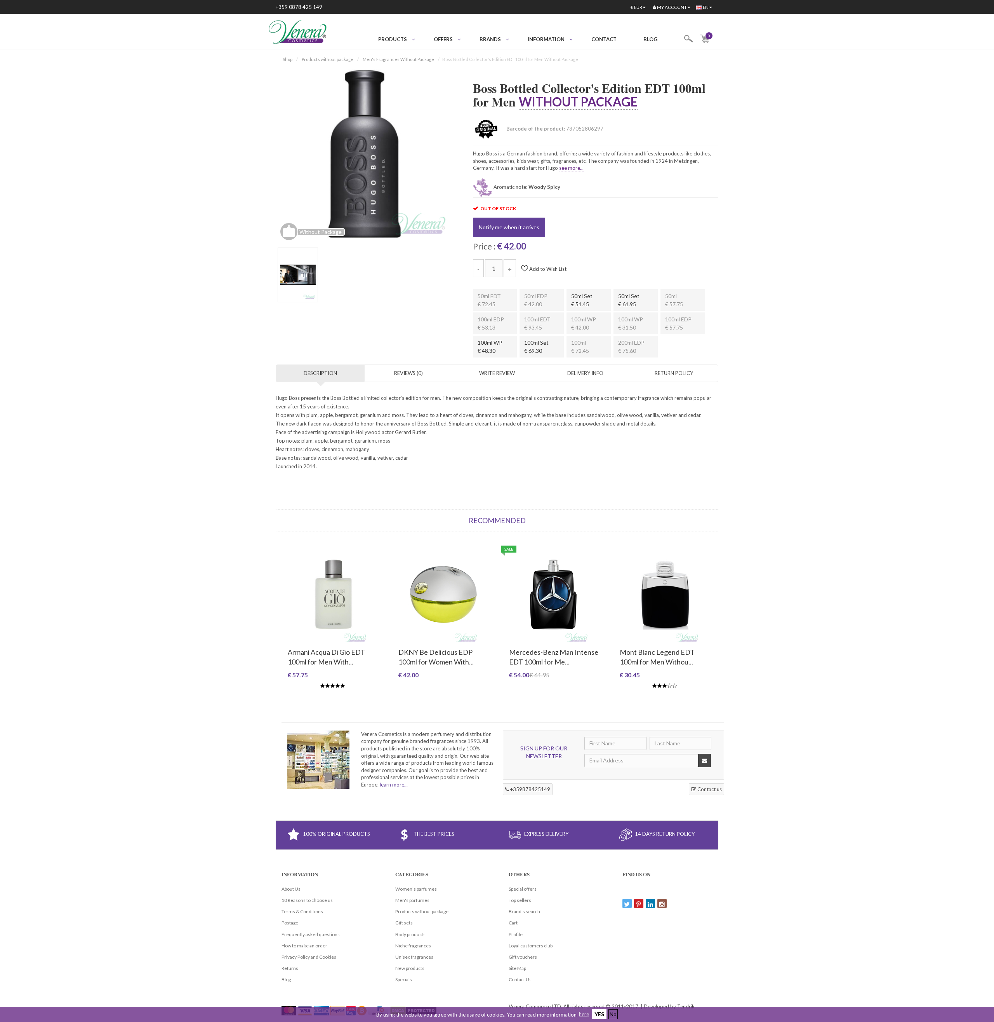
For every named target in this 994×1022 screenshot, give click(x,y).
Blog (650, 39)
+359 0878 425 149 (299, 7)
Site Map (517, 968)
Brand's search (524, 911)
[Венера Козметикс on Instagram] (662, 903)
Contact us (709, 789)
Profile (516, 934)
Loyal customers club (531, 946)
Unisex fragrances (414, 957)
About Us (291, 889)
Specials (403, 979)
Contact (604, 39)
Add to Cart (333, 699)
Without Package (578, 101)
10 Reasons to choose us (307, 900)
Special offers (523, 889)
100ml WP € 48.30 (490, 346)
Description (320, 373)
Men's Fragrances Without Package (398, 59)
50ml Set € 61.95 (628, 300)
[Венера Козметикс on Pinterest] (638, 903)
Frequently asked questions (311, 934)
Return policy (674, 373)
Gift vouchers (523, 957)
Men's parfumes (412, 900)
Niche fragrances (413, 946)
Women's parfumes (416, 889)
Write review (497, 373)
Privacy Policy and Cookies (309, 957)
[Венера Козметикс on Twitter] (627, 903)
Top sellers (520, 900)
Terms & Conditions (302, 911)
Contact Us (520, 979)
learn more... (394, 784)
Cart (513, 923)
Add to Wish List (547, 269)
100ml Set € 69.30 (536, 346)
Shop (287, 59)
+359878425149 (529, 789)
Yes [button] (599, 1014)
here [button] (584, 1014)
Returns (290, 968)
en (705, 7)
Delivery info (585, 373)
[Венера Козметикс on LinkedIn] (650, 903)
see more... (571, 168)
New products (409, 968)
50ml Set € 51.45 (582, 300)
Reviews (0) (408, 373)
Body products (410, 934)
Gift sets (404, 923)
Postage (290, 923)
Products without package (327, 59)
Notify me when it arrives (509, 227)
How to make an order (304, 946)
